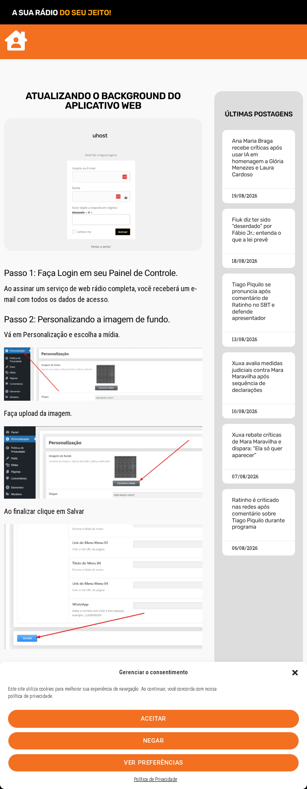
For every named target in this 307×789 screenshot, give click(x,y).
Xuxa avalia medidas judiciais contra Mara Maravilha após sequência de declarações (257, 377)
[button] (295, 673)
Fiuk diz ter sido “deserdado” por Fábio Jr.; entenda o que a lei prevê (256, 229)
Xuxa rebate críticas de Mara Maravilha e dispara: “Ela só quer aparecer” (257, 444)
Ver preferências (153, 762)
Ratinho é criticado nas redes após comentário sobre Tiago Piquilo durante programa (258, 513)
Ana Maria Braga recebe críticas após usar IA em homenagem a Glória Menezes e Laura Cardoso (257, 158)
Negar (153, 740)
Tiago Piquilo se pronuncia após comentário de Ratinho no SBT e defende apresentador (253, 301)
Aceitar (153, 718)
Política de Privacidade (155, 779)
